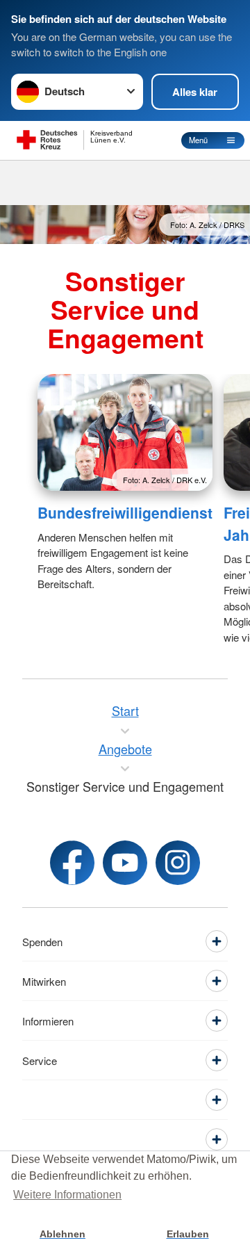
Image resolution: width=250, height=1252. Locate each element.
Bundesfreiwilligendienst (125, 512)
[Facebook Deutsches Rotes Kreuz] (72, 862)
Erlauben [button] (188, 1233)
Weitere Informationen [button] (67, 1195)
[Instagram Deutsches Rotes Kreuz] (178, 862)
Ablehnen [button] (62, 1233)
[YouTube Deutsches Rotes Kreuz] (125, 862)
